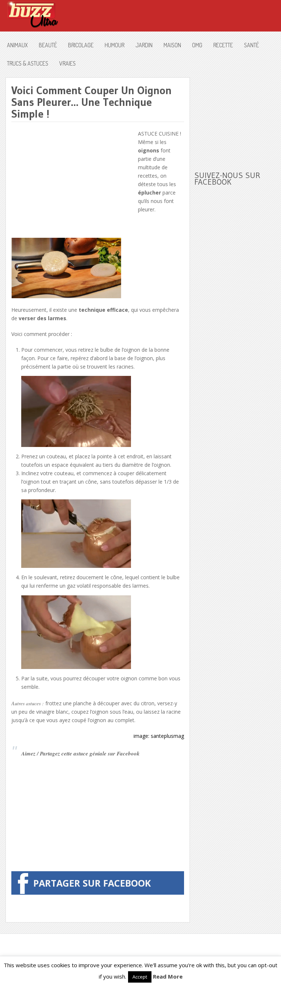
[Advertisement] (72, 180)
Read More (168, 976)
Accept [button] (139, 976)
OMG (197, 45)
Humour (114, 45)
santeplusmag (167, 735)
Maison (172, 45)
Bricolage (81, 45)
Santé (251, 45)
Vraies (67, 63)
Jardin (144, 45)
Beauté (48, 45)
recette (223, 45)
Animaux (17, 45)
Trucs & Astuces (27, 63)
